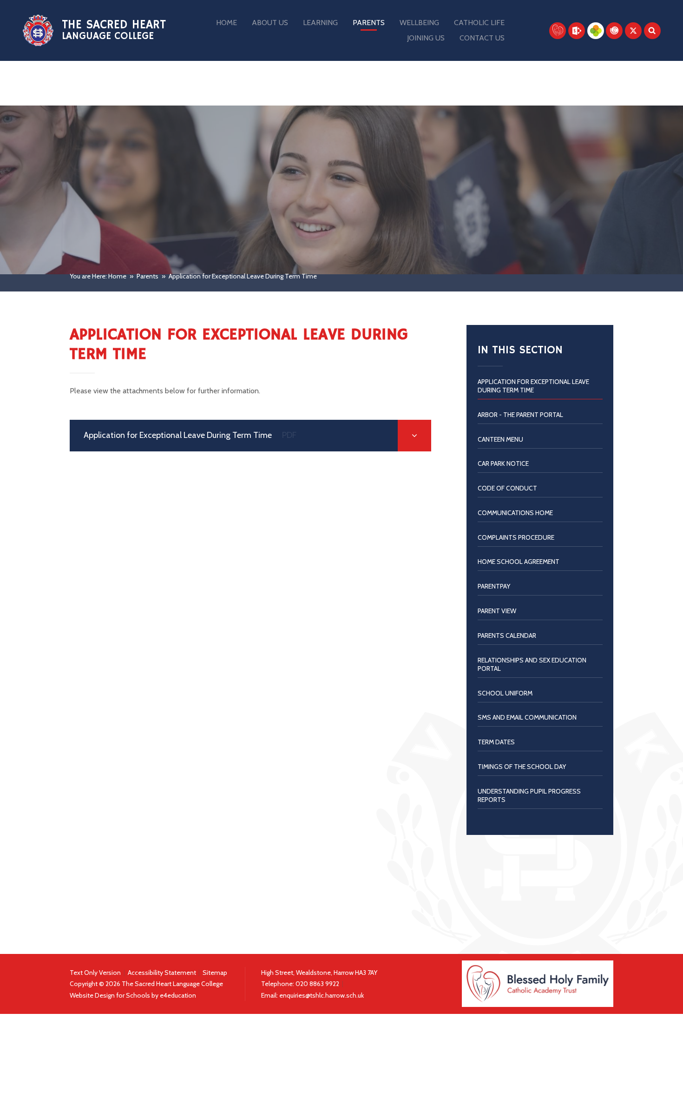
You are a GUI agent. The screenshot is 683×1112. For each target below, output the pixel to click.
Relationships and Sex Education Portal (532, 664)
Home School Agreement (518, 561)
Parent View (497, 611)
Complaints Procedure (516, 537)
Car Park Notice (503, 463)
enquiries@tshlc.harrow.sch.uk (321, 995)
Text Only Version (95, 972)
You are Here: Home (98, 276)
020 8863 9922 (318, 984)
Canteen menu (500, 439)
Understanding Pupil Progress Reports (529, 795)
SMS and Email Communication (527, 717)
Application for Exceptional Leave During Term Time (243, 276)
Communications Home (515, 513)
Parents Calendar (507, 635)
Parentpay (494, 586)
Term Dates (496, 742)
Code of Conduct (507, 488)
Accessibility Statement (162, 972)
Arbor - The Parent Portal (520, 414)
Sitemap (215, 972)
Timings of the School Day (522, 766)
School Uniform (505, 693)
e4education (178, 995)
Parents (147, 276)
